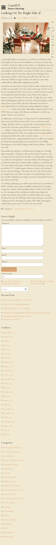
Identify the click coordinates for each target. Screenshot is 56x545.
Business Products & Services (14, 460)
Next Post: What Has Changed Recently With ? (41, 282)
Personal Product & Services (13, 498)
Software (6, 515)
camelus (19, 18)
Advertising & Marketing (12, 447)
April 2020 (7, 405)
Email (4, 255)
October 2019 (8, 417)
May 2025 (6, 349)
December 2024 (8, 371)
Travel (5, 528)
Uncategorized (8, 532)
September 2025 (9, 332)
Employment (8, 469)
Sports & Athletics (10, 520)
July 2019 (6, 430)
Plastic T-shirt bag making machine (16, 304)
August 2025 (7, 337)
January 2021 (7, 400)
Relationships (8, 511)
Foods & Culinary (9, 477)
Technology (7, 524)
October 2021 (8, 392)
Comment (5, 223)
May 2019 (6, 434)
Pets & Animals (9, 503)
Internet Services (9, 494)
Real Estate (7, 507)
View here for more (46, 136)
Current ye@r (6, 273)
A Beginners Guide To (11, 319)
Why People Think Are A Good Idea (16, 308)
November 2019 (8, 413)
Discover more (6, 109)
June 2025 (6, 345)
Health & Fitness (9, 481)
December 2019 (8, 409)
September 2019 (9, 421)
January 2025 (7, 366)
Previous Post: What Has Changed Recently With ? (11, 282)
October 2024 (8, 375)
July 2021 (6, 396)
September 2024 (9, 379)
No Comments (31, 18)
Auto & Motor (8, 456)
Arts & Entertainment (11, 452)
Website (4, 262)
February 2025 (8, 362)
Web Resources (8, 537)
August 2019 (7, 426)
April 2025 (7, 354)
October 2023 (8, 383)
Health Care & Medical (11, 486)
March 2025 (7, 358)
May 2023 (6, 388)
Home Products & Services (24, 209)
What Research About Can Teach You (17, 300)
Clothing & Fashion (10, 464)
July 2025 (6, 341)
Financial (6, 473)
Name (4, 248)
